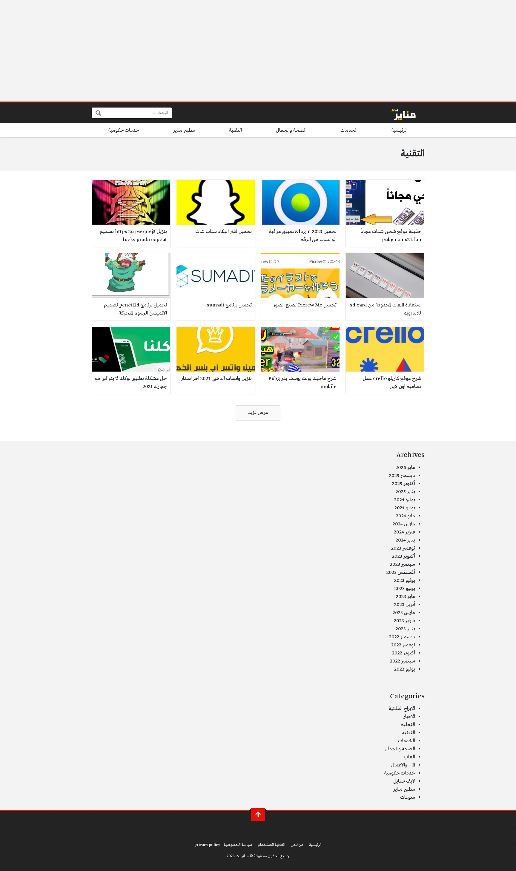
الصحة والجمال (291, 130)
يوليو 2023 (404, 580)
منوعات (407, 797)
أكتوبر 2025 (403, 484)
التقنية (235, 130)
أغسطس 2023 (400, 572)
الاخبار (409, 717)
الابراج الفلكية (402, 709)
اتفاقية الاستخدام (271, 844)
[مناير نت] (400, 112)
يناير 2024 (405, 540)
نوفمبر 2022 (403, 645)
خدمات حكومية (123, 130)
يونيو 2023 (404, 588)
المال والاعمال (403, 765)
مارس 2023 (404, 613)
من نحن (297, 844)
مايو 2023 (405, 597)
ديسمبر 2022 (402, 637)
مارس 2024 (404, 524)
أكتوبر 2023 (403, 556)
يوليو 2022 (404, 669)
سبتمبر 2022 (402, 661)
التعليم (407, 725)
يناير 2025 (405, 492)
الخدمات (348, 130)
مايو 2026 (405, 467)
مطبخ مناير (184, 130)
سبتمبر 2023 (402, 564)
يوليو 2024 (404, 500)
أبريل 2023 (404, 605)
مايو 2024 (405, 516)
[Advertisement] (258, 51)
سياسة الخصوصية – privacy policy (223, 844)
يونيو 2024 (404, 508)
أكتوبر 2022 (403, 653)
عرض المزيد (258, 413)
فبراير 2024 (404, 532)
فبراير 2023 (404, 621)
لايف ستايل (404, 781)
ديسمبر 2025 (402, 476)
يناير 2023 (405, 629)
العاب (409, 757)
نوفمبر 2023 (403, 548)
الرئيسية (399, 130)
